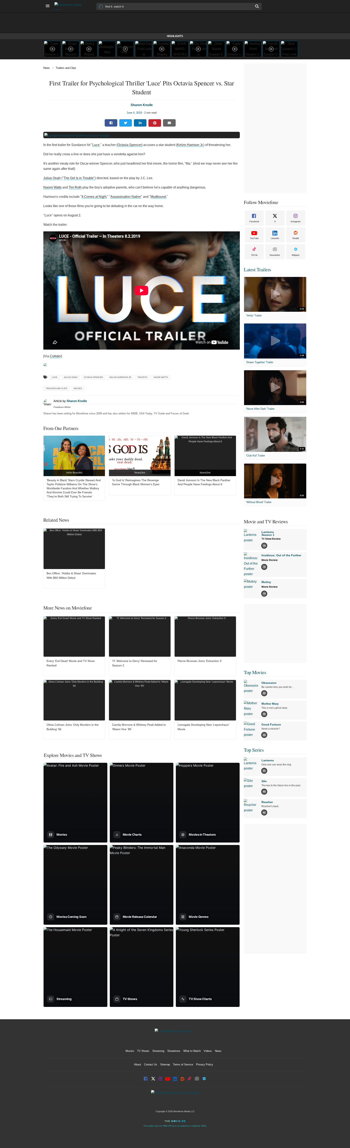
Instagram (296, 221)
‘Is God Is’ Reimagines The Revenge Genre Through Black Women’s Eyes (135, 482)
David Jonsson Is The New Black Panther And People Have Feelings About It (204, 482)
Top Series (254, 750)
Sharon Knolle (142, 105)
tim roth (142, 377)
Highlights (175, 36)
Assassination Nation (125, 196)
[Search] (257, 6)
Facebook (254, 221)
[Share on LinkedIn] (140, 122)
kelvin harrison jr (120, 377)
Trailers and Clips (66, 67)
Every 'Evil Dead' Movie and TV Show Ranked (71, 663)
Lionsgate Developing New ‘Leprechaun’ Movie (203, 727)
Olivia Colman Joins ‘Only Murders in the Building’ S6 (73, 727)
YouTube (254, 238)
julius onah (70, 377)
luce (54, 377)
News (46, 67)
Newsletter (275, 255)
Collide (55, 356)
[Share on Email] (169, 122)
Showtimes (173, 1050)
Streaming (158, 1050)
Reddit (295, 238)
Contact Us (150, 1064)
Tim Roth (75, 187)
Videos (208, 1050)
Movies (78, 388)
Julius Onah (52, 178)
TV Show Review (271, 538)
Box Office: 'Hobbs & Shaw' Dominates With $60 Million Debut (71, 575)
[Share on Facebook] (111, 122)
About (137, 1064)
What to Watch (192, 1050)
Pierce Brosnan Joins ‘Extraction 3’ (200, 661)
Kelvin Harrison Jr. (190, 145)
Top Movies (255, 672)
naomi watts (161, 377)
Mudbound (158, 196)
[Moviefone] (69, 6)
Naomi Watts (52, 187)
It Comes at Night (94, 196)
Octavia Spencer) (129, 145)
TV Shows (143, 1050)
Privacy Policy (204, 1064)
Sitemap (165, 1064)
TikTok (254, 255)
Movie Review (269, 560)
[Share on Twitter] (126, 122)
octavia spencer (93, 377)
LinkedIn (275, 238)
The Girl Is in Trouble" (79, 178)
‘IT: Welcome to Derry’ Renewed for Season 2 (134, 663)
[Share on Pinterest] (155, 123)
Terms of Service (183, 1064)
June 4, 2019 (134, 112)
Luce (95, 145)
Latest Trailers (257, 269)
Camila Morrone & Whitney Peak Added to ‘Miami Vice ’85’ (139, 727)
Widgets (296, 255)
